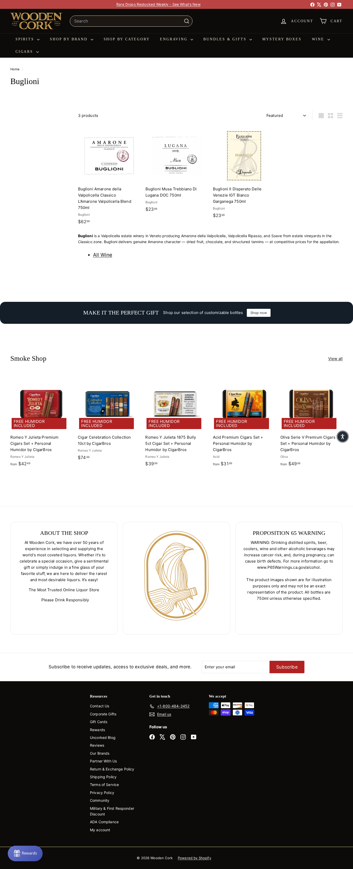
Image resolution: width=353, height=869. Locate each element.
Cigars (25, 52)
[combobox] (131, 21)
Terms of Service (104, 784)
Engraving (174, 39)
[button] (342, 436)
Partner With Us (103, 761)
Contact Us (99, 706)
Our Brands (100, 753)
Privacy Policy (102, 792)
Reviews (97, 745)
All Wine (102, 255)
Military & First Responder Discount (112, 811)
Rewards (97, 730)
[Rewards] (25, 853)
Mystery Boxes (281, 39)
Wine (319, 39)
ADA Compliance (104, 822)
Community (99, 800)
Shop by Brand (69, 39)
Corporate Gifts (103, 714)
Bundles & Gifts (225, 39)
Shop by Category (127, 39)
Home (15, 69)
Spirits (26, 39)
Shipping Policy (103, 777)
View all (335, 358)
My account (100, 830)
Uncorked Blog (103, 737)
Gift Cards (99, 722)
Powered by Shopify (194, 858)
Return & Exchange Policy (112, 769)
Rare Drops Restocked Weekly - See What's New (158, 4)
